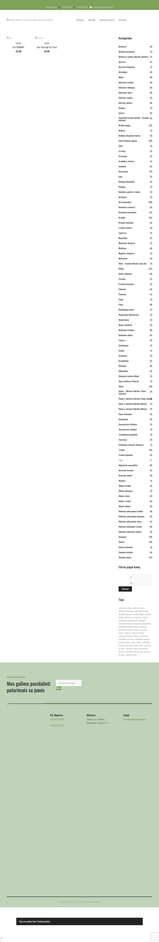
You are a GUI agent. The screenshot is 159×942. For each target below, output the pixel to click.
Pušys (121, 299)
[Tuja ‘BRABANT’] (18, 38)
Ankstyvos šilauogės (127, 87)
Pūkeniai (122, 289)
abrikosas (122, 608)
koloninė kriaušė (125, 626)
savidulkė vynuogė (142, 639)
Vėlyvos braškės (125, 486)
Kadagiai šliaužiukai (127, 182)
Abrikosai (122, 46)
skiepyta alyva (124, 642)
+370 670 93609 (57, 719)
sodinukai (146, 642)
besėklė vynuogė (125, 614)
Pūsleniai (122, 294)
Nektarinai (123, 258)
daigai (121, 617)
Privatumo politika (94, 902)
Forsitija (122, 151)
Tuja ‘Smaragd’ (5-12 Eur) (47, 47)
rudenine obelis (138, 632)
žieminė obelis (131, 654)
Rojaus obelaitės (125, 325)
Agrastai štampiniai (127, 67)
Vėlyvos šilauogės (126, 491)
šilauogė (122, 651)
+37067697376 (67, 7)
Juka (120, 176)
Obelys (121, 268)
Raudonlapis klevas (126, 309)
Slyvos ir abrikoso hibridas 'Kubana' (133, 404)
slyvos (138, 642)
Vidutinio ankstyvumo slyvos (130, 521)
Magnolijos (123, 238)
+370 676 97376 (57, 725)
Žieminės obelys (125, 557)
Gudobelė (122, 166)
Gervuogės (123, 156)
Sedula (121, 350)
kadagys (142, 620)
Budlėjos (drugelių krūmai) (129, 135)
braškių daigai (138, 614)
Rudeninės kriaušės (126, 330)
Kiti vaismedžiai (125, 202)
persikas (143, 629)
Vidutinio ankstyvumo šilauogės (131, 516)
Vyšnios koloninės (126, 547)
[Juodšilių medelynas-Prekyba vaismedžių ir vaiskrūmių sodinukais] (30, 20)
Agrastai (122, 62)
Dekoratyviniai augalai (128, 141)
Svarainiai (123, 439)
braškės (148, 614)
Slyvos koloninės (125, 414)
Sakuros (122, 340)
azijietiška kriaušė (141, 611)
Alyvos (121, 77)
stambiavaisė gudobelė (128, 434)
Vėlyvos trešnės (125, 501)
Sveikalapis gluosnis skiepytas (131, 445)
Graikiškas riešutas (126, 161)
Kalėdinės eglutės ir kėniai (129, 192)
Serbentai (123, 356)
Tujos (18, 43)
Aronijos (122, 108)
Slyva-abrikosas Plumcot (129, 381)
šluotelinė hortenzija (134, 651)
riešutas (127, 632)
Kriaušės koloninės (126, 222)
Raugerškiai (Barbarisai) (129, 315)
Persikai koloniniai (126, 284)
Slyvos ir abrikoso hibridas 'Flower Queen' (135, 399)
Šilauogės (122, 366)
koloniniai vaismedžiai (142, 623)
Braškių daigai (124, 125)
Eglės (121, 146)
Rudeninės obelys (126, 335)
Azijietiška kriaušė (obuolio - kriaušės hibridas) (134, 119)
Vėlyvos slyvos (124, 496)
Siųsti (58, 688)
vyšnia (135, 648)
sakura (135, 636)
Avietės (121, 113)
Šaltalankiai (123, 345)
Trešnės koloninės (126, 455)
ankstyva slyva (138, 608)
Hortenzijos (123, 171)
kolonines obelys (125, 623)
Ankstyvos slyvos (125, 92)
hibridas (128, 617)
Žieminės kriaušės (126, 552)
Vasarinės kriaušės (126, 470)
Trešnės (122, 450)
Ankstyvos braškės (126, 82)
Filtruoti (125, 588)
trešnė (121, 645)
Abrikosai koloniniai (127, 51)
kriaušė (135, 626)
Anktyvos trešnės (126, 98)
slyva (133, 642)
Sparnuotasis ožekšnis (128, 429)
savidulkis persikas (126, 639)
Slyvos (121, 386)
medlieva (143, 626)
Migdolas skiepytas (126, 253)
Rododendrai (124, 320)
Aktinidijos (123, 72)
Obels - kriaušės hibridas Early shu (132, 263)
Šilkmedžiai (123, 371)
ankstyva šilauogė (126, 611)
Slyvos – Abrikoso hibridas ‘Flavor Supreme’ (132, 392)
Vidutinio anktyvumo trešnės (130, 526)
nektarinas (123, 629)
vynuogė (128, 648)
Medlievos (123, 248)
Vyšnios (122, 542)
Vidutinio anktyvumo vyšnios (130, 532)
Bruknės (122, 130)
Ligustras (122, 233)
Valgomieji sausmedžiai (128, 465)
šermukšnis (143, 648)
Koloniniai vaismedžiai (127, 212)
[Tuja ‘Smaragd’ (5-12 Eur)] (47, 38)
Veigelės (122, 480)
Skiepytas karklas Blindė (129, 376)
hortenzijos (136, 617)
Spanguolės (123, 419)
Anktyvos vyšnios (125, 103)
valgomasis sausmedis (134, 645)
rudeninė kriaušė (125, 636)
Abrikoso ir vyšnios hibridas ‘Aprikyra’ (134, 57)
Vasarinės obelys (125, 475)
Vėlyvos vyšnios (125, 506)
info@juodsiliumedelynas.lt (103, 7)
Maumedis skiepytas (127, 243)
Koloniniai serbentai (127, 207)
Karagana (122, 197)
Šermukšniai (124, 361)
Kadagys (122, 187)
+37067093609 (82, 7)
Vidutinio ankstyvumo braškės (131, 511)
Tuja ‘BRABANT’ (18, 47)
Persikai (122, 279)
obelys (136, 629)
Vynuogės (122, 537)
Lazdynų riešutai (125, 228)
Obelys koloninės (125, 274)
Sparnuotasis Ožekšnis (128, 424)
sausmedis (143, 636)
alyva (129, 608)
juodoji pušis (133, 620)
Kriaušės (122, 217)
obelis (130, 629)
